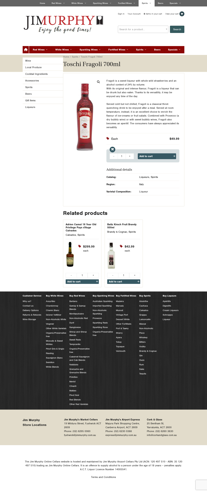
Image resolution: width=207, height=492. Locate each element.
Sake (141, 369)
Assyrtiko (50, 301)
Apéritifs (167, 301)
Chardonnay (52, 305)
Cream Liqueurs (171, 310)
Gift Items (30, 100)
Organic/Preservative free (56, 335)
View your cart (172, 13)
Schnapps (168, 314)
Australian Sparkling (103, 301)
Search (177, 29)
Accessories (32, 80)
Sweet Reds (75, 339)
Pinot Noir (74, 395)
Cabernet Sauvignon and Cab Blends (79, 358)
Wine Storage (29, 319)
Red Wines (56, 3)
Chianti (72, 386)
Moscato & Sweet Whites (54, 342)
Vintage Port (122, 314)
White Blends (52, 366)
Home (42, 3)
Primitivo (73, 377)
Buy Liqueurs (169, 295)
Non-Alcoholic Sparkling (100, 312)
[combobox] (143, 29)
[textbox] (143, 29)
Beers (160, 3)
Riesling (50, 353)
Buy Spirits (145, 295)
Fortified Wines (125, 3)
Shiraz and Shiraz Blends (78, 333)
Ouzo (141, 360)
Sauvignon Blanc (54, 357)
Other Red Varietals (78, 404)
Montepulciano (76, 313)
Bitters (142, 342)
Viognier (50, 324)
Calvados (71, 235)
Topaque (120, 346)
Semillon (50, 362)
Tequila (142, 373)
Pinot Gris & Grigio (55, 348)
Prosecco (97, 318)
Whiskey (143, 337)
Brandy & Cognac (117, 231)
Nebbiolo (73, 364)
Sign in (121, 13)
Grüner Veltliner (53, 314)
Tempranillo (75, 344)
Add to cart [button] (73, 281)
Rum (141, 364)
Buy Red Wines (77, 295)
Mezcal (142, 324)
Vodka (142, 346)
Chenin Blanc (52, 310)
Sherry (119, 333)
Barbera (73, 301)
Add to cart (146, 156)
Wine (28, 60)
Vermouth (120, 351)
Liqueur (166, 319)
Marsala (120, 305)
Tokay (119, 342)
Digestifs (167, 305)
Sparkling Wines (100, 3)
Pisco (142, 333)
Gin (141, 355)
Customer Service (32, 295)
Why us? (27, 301)
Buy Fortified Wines (126, 295)
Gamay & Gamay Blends (77, 307)
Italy (141, 184)
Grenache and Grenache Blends (77, 371)
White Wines (77, 3)
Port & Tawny (122, 328)
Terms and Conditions (103, 477)
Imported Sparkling (102, 305)
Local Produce (33, 67)
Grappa (143, 314)
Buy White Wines (54, 295)
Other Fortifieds (123, 324)
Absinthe (143, 301)
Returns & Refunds (32, 314)
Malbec (72, 390)
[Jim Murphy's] (64, 23)
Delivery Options (31, 310)
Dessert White (123, 319)
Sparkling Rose (100, 327)
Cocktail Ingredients (36, 74)
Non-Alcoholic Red (78, 318)
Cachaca (143, 305)
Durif (71, 322)
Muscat (119, 310)
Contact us (28, 305)
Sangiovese (75, 327)
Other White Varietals (56, 328)
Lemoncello (145, 319)
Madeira (120, 301)
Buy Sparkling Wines (103, 295)
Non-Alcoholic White (56, 319)
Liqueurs (144, 177)
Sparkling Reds (100, 322)
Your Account (134, 13)
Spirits (145, 3)
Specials (173, 3)
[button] (98, 82)
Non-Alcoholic (146, 328)
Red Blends (75, 399)
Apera (119, 337)
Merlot (72, 381)
